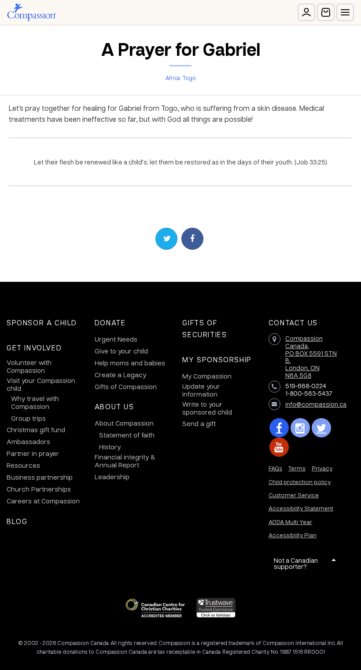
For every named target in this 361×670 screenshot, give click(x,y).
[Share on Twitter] (166, 239)
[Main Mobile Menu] (345, 12)
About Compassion (124, 423)
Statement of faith (127, 435)
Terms (297, 468)
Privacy (322, 468)
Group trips (28, 418)
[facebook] (279, 427)
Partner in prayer (33, 453)
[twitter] (321, 427)
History (110, 447)
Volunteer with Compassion (29, 366)
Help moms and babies (130, 363)
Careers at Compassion (43, 501)
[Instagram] (300, 427)
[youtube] (279, 447)
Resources (23, 465)
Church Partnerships (39, 489)
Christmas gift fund (36, 429)
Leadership (112, 477)
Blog (17, 521)
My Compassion (207, 376)
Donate (110, 322)
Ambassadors (28, 441)
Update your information (201, 390)
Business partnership (40, 477)
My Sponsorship (216, 359)
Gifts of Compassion (126, 386)
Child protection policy (300, 481)
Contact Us (293, 322)
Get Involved (34, 347)
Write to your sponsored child (207, 408)
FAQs (275, 468)
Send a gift (199, 423)
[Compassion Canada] (31, 12)
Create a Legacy (120, 375)
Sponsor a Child (42, 322)
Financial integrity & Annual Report (125, 461)
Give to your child (121, 351)
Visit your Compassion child (41, 384)
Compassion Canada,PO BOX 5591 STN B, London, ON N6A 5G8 (311, 356)
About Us (114, 406)
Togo (189, 77)
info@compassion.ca (315, 404)
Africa (173, 77)
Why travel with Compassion (35, 402)
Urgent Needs (116, 339)
